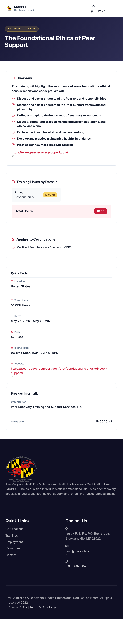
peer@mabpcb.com (79, 551)
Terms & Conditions (42, 607)
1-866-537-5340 (76, 566)
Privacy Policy (17, 607)
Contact (10, 554)
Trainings (11, 535)
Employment (14, 541)
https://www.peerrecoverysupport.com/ (40, 152)
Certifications (14, 528)
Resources (12, 548)
